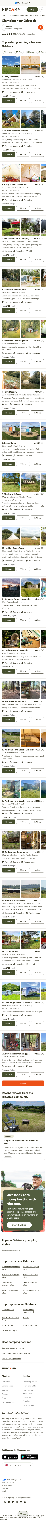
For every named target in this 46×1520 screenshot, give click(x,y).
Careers (5, 1394)
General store (7, 1385)
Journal (5, 1389)
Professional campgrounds (28, 1391)
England (25, 15)
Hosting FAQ (28, 1405)
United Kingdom (15, 15)
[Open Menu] (42, 9)
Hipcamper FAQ (8, 1402)
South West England (37, 15)
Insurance (27, 1397)
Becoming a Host (30, 1381)
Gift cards (6, 1381)
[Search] (40, 27)
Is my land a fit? (29, 1385)
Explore (4, 15)
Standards (27, 1401)
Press (4, 1398)
